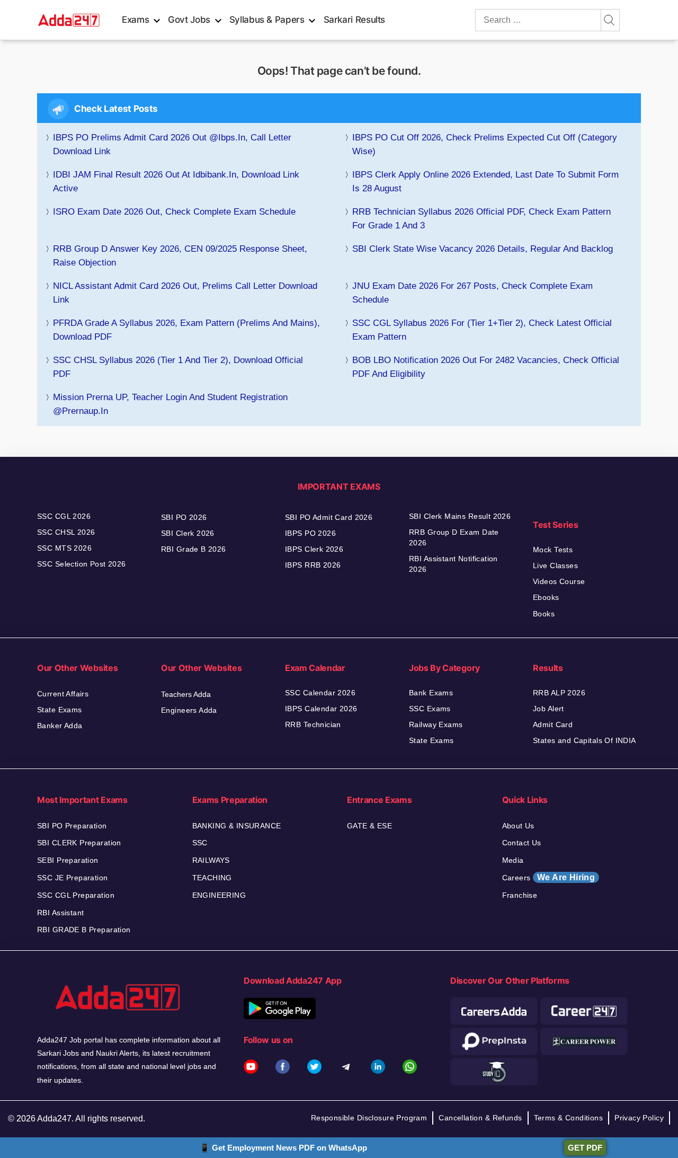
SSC (200, 842)
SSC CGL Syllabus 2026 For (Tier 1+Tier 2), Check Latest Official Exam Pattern (482, 330)
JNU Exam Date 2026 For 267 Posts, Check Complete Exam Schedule (472, 293)
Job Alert (548, 708)
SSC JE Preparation (72, 877)
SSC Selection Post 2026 (81, 564)
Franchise (520, 895)
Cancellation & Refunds (480, 1117)
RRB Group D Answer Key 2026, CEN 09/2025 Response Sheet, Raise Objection (180, 256)
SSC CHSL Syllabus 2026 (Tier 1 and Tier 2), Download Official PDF (178, 367)
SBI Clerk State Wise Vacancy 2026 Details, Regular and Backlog (482, 249)
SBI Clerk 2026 (188, 533)
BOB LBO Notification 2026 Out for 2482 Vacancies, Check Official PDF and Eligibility (485, 367)
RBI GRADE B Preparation (84, 929)
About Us (518, 825)
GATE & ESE (369, 825)
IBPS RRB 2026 (313, 565)
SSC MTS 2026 (64, 548)
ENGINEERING (219, 895)
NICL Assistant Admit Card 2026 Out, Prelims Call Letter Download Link (185, 293)
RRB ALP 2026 (559, 692)
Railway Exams (435, 724)
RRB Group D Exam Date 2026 (454, 537)
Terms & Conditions (568, 1117)
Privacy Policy (639, 1117)
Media (513, 860)
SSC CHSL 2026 (66, 532)
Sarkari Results (355, 19)
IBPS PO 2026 (310, 533)
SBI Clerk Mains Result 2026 (460, 516)
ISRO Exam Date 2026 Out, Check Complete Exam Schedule (174, 212)
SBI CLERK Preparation (79, 842)
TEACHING (212, 877)
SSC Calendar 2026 (320, 692)
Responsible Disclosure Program (369, 1117)
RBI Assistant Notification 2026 (453, 563)
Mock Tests (553, 549)
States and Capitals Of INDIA (584, 740)
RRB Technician (313, 724)
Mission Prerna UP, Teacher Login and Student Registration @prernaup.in (170, 404)
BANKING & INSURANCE (236, 825)
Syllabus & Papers (267, 19)
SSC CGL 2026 (64, 516)
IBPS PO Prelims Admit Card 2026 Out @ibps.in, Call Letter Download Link (172, 144)
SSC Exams (430, 708)
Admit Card (553, 724)
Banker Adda (60, 725)
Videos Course (559, 581)
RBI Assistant (60, 912)
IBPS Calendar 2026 (321, 708)
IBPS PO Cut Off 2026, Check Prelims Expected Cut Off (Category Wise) (484, 144)
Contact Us (521, 842)
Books (544, 613)
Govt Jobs (189, 19)
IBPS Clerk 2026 (314, 549)
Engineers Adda (189, 710)
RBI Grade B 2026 (193, 549)
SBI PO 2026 (184, 517)
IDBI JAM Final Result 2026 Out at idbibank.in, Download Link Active (176, 181)
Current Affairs (62, 694)
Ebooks (546, 597)
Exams (135, 19)
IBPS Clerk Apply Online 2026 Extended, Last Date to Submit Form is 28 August (485, 181)
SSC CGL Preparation (75, 895)
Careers (548, 877)
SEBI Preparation (68, 860)
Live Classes (555, 565)
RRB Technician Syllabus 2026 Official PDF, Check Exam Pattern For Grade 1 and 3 (481, 219)
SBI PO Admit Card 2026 (328, 517)
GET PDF (585, 1147)
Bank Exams (431, 692)
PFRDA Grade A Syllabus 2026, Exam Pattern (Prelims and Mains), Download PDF (186, 330)
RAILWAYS (211, 860)
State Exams (59, 709)
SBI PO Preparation (72, 825)
